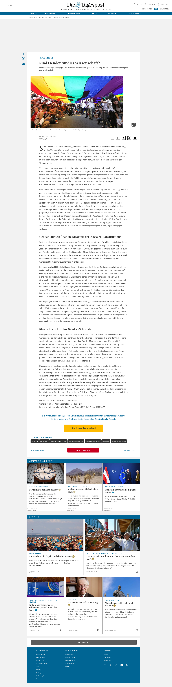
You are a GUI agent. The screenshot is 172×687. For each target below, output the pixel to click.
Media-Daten (69, 654)
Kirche (34, 517)
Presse (38, 679)
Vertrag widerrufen (42, 673)
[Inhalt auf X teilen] (23, 59)
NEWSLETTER (164, 9)
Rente (94, 13)
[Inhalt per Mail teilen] (23, 64)
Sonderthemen (69, 663)
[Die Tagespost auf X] (109, 665)
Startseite (32, 17)
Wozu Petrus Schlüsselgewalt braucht (119, 604)
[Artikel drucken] (118, 137)
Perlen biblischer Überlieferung (83, 602)
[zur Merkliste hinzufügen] (112, 138)
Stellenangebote (41, 676)
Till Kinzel (35, 441)
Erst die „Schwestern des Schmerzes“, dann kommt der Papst (43, 607)
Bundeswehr (44, 441)
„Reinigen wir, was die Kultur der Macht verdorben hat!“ (110, 557)
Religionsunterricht (135, 13)
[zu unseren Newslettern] (120, 665)
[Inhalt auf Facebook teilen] (23, 54)
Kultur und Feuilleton (44, 17)
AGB (37, 666)
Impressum (107, 657)
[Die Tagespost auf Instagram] (115, 665)
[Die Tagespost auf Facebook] (105, 665)
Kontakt (106, 654)
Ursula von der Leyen (119, 441)
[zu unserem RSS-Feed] (125, 665)
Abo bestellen (40, 654)
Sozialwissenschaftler (93, 441)
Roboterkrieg (50, 13)
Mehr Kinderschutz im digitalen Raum (120, 491)
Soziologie (105, 441)
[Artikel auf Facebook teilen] (123, 138)
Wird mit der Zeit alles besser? (43, 489)
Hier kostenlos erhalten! (83, 428)
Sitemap (38, 670)
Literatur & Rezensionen (61, 17)
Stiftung (67, 666)
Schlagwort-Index (41, 663)
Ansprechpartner (70, 657)
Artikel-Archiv (40, 660)
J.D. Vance (112, 13)
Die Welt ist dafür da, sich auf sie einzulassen (50, 556)
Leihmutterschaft (73, 13)
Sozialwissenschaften (76, 441)
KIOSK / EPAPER (147, 9)
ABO (155, 9)
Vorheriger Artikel (38, 450)
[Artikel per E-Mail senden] (134, 138)
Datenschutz (107, 660)
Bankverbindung (70, 660)
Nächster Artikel (129, 450)
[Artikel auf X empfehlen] (129, 137)
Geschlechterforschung (58, 441)
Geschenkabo (40, 657)
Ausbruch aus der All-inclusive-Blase (83, 490)
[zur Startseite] (86, 5)
